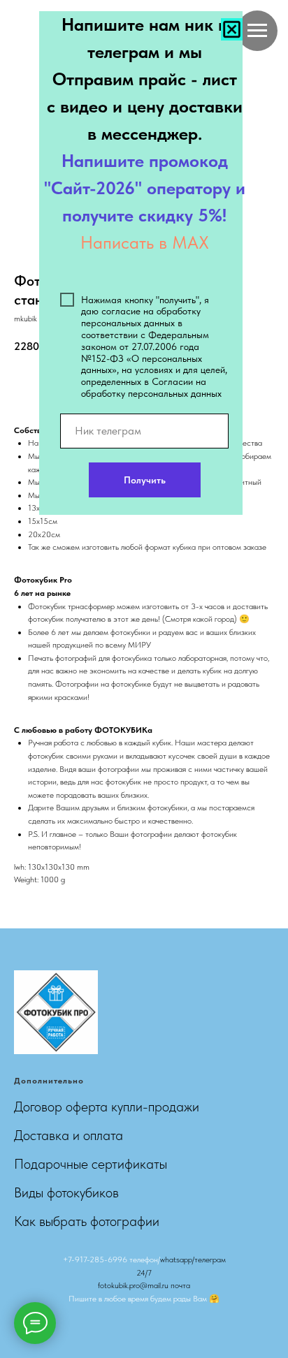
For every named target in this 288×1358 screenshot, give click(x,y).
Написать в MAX (144, 242)
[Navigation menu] (257, 31)
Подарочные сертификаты (90, 1163)
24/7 (144, 1273)
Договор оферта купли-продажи (106, 1106)
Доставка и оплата (68, 1135)
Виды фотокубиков (66, 1192)
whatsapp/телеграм (193, 1259)
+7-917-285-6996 (95, 1259)
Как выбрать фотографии (86, 1221)
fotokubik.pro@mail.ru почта (144, 1285)
